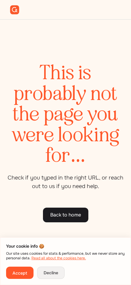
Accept (19, 273)
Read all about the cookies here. (58, 258)
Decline (51, 273)
